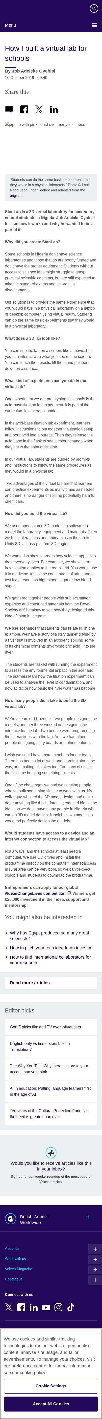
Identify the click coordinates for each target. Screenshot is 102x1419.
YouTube (47, 1304)
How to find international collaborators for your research (50, 960)
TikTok (72, 1304)
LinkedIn (35, 1304)
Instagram (59, 1304)
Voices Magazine (19, 1269)
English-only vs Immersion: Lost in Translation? (40, 1046)
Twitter (10, 1304)
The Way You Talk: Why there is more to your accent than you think (49, 1069)
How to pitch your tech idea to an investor (51, 947)
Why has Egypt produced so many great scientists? (49, 935)
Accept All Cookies (51, 1404)
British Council (17, 9)
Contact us (14, 1279)
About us (12, 1248)
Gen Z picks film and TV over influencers (45, 1027)
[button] (51, 1218)
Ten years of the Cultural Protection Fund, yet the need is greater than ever (49, 1114)
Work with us (15, 1258)
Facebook (22, 1304)
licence (45, 190)
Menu (10, 25)
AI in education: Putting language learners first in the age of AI (50, 1091)
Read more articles (30, 982)
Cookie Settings (51, 1386)
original (15, 195)
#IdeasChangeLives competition (35, 893)
